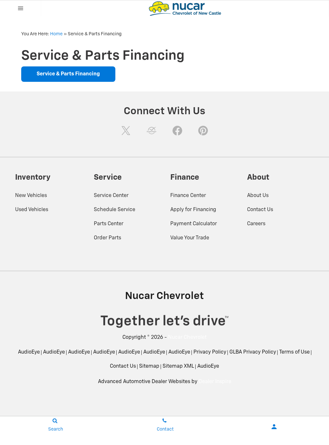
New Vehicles (31, 195)
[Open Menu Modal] (20, 8)
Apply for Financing (193, 209)
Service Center (111, 195)
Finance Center (188, 195)
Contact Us (260, 209)
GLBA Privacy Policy (252, 352)
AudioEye (29, 352)
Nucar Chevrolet (187, 337)
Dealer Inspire (215, 381)
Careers (256, 224)
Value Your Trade (189, 238)
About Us (258, 195)
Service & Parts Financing (68, 74)
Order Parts (107, 238)
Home (56, 34)
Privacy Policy (209, 352)
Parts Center (108, 224)
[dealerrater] (152, 131)
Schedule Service (114, 209)
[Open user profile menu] (274, 426)
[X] (126, 131)
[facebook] (177, 131)
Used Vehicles (31, 209)
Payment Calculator (193, 224)
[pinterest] (203, 131)
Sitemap (149, 366)
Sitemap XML (178, 366)
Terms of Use (294, 352)
